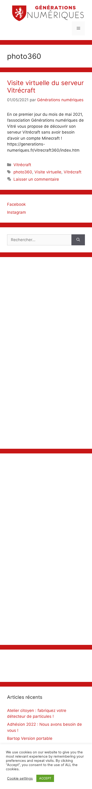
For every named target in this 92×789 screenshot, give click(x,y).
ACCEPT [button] (45, 778)
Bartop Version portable (29, 738)
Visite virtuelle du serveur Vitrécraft (45, 86)
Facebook (16, 204)
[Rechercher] (78, 240)
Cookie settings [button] (20, 778)
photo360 (22, 172)
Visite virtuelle (47, 172)
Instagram (16, 212)
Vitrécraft (22, 164)
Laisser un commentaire (36, 179)
